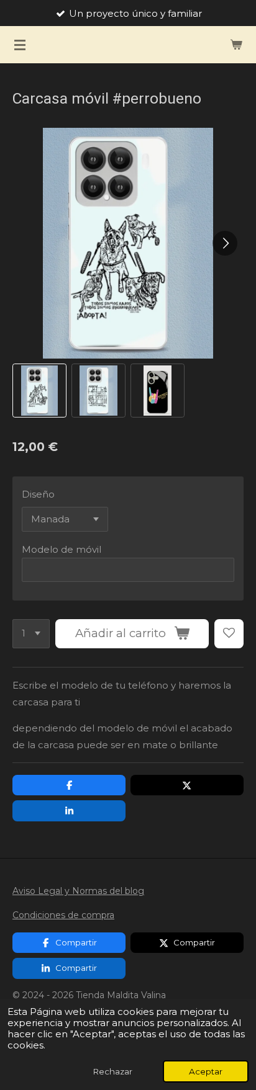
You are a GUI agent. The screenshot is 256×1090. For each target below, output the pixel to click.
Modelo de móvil (61, 549)
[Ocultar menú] (20, 44)
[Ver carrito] (236, 44)
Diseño (38, 494)
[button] (39, 391)
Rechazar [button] (112, 1071)
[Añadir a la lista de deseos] (229, 633)
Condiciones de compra (63, 915)
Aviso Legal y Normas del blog (78, 890)
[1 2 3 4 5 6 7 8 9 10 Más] (31, 633)
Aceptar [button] (205, 1071)
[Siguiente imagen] (225, 243)
